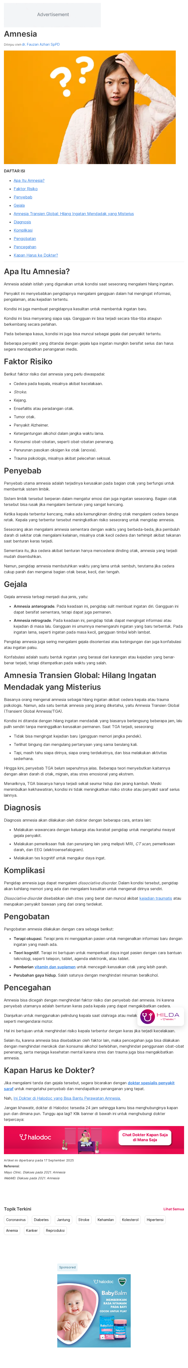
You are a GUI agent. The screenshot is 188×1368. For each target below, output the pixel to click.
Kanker (32, 1230)
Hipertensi (155, 1220)
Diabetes (41, 1220)
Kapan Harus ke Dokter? (36, 255)
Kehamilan (106, 1220)
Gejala (19, 205)
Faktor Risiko (26, 188)
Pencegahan (25, 246)
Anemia (12, 1230)
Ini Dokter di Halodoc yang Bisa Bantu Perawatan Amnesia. (67, 1098)
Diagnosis (22, 221)
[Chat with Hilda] (160, 1016)
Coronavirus (16, 1220)
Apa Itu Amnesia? (29, 180)
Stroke (83, 1220)
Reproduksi (55, 1230)
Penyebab (23, 197)
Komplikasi (23, 230)
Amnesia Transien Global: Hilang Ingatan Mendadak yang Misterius (74, 213)
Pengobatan (25, 238)
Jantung (63, 1220)
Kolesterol (130, 1220)
